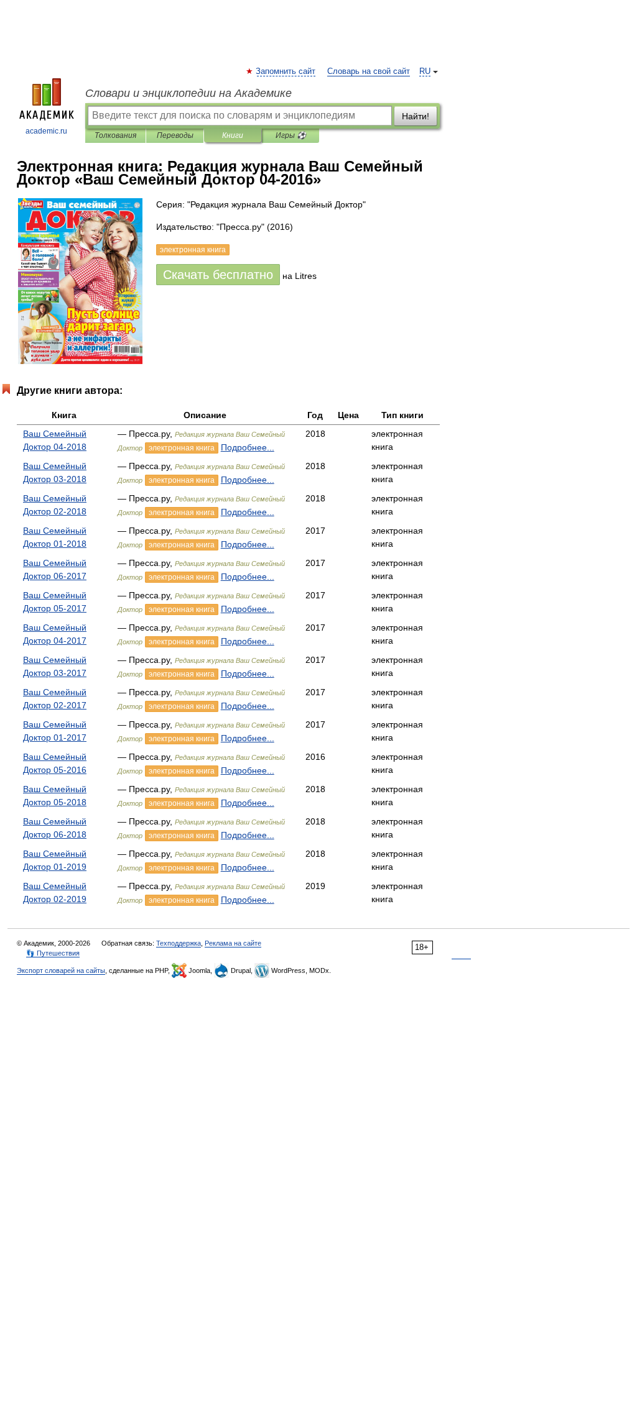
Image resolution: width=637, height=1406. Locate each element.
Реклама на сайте (233, 943)
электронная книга (182, 448)
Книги (232, 135)
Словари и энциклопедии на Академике (188, 93)
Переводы (175, 135)
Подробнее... (247, 447)
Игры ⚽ (291, 135)
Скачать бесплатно (218, 274)
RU (424, 71)
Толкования (115, 135)
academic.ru (46, 131)
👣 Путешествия (53, 953)
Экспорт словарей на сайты (61, 970)
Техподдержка (178, 943)
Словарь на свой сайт (368, 71)
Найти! (415, 116)
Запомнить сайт (286, 71)
